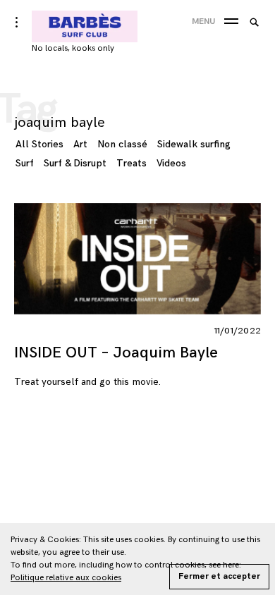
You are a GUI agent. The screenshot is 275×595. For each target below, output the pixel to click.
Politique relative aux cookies (66, 577)
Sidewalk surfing (194, 144)
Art (80, 144)
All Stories (39, 144)
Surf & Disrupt (75, 163)
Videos (171, 163)
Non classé (122, 144)
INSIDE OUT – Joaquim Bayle (116, 352)
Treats (131, 163)
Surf (25, 163)
